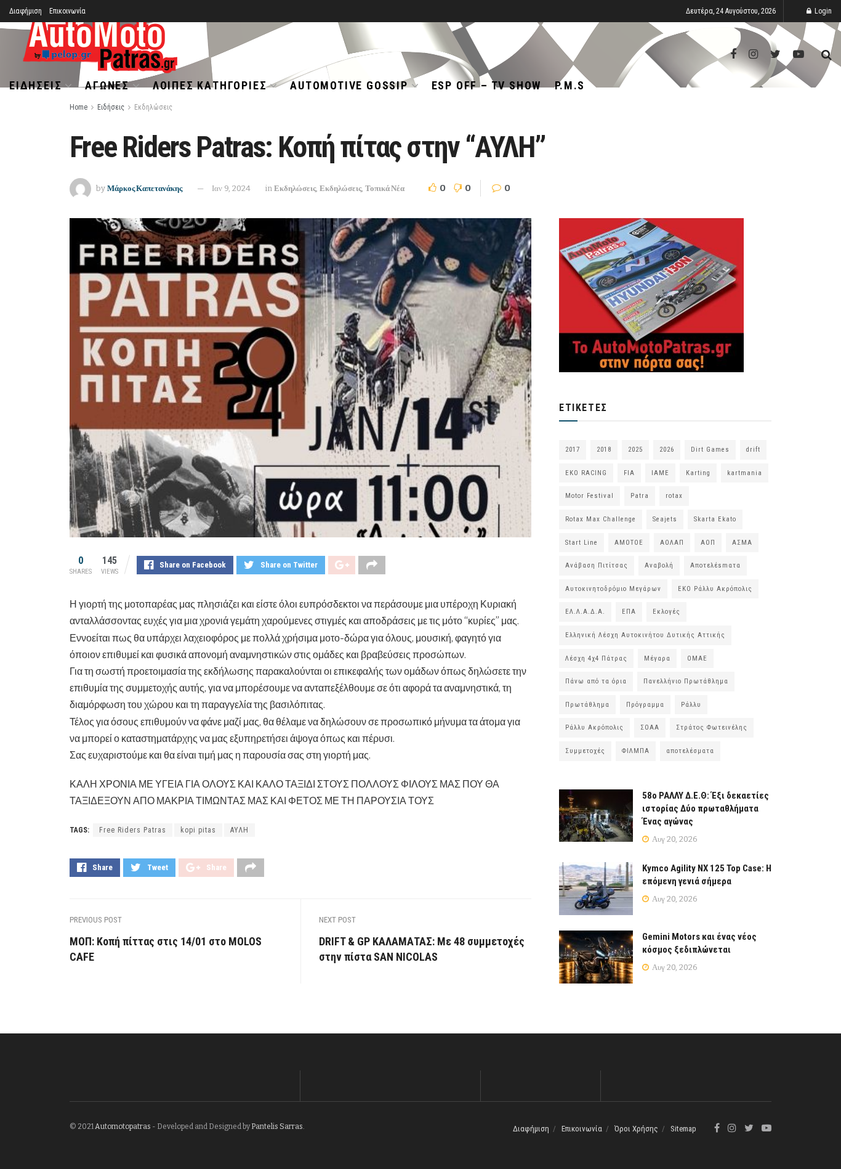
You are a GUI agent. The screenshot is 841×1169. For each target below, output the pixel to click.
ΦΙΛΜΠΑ (636, 751)
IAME (660, 473)
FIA (629, 473)
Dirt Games (710, 450)
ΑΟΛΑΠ (672, 543)
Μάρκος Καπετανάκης (144, 188)
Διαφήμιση (25, 11)
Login (822, 11)
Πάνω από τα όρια (596, 681)
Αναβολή (659, 565)
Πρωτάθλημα (587, 705)
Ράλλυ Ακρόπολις (594, 727)
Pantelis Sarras (277, 1126)
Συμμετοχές (585, 751)
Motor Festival (589, 496)
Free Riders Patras (132, 830)
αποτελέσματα (690, 751)
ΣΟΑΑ (649, 727)
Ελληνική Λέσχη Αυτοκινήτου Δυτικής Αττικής (645, 635)
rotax (674, 496)
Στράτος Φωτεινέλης (711, 727)
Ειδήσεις (35, 85)
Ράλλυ (691, 705)
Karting (698, 473)
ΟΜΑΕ (697, 658)
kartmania (744, 473)
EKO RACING (586, 473)
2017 (572, 450)
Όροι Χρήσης (636, 1128)
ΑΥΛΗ (239, 830)
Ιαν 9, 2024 (231, 188)
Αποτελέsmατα (715, 565)
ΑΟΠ (708, 543)
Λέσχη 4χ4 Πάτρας (596, 658)
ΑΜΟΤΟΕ (628, 543)
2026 (666, 450)
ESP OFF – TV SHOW (487, 85)
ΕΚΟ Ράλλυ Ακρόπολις (715, 589)
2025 (635, 450)
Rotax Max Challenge (600, 519)
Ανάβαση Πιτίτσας (596, 565)
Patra (639, 496)
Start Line (581, 543)
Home (78, 107)
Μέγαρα (657, 658)
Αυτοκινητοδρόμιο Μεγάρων (613, 589)
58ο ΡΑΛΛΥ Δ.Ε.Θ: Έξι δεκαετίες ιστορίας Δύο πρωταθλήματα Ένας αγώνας (705, 808)
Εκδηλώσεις (153, 107)
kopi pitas (198, 830)
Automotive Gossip (349, 85)
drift (753, 450)
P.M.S (570, 85)
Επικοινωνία (67, 11)
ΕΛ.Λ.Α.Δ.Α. (585, 612)
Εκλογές (666, 612)
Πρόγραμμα (645, 705)
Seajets (665, 519)
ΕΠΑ (629, 612)
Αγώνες (107, 85)
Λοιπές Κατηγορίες (210, 85)
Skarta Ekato (715, 519)
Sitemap (683, 1128)
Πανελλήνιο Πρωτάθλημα (685, 681)
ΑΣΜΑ (742, 543)
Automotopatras (123, 1126)
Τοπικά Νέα (384, 188)
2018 (604, 450)
